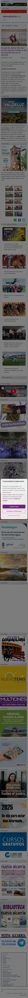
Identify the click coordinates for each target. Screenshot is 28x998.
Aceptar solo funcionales (14, 515)
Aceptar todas (14, 506)
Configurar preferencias (14, 511)
